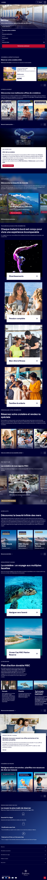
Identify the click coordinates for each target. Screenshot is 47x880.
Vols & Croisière (6, 787)
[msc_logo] (3, 2)
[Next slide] (45, 124)
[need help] (45, 878)
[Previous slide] (41, 219)
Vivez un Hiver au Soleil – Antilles (24, 113)
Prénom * (4, 752)
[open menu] (45, 2)
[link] (6, 118)
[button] (23, 33)
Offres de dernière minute (6, 113)
